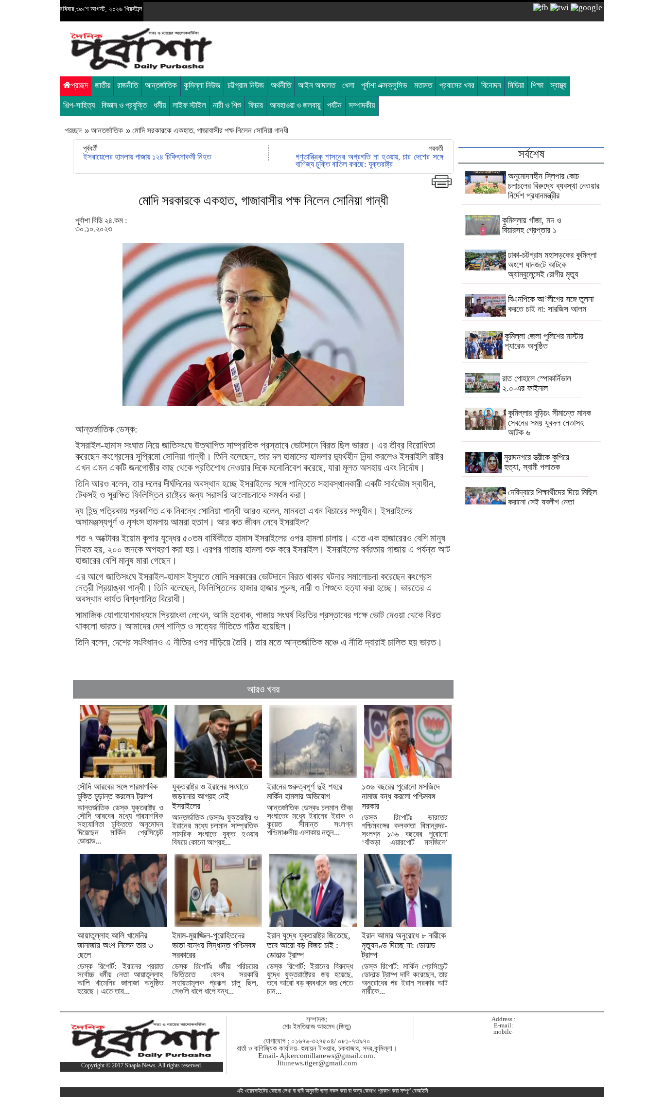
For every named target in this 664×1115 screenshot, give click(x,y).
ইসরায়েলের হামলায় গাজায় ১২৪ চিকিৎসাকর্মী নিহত (147, 157)
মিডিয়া (516, 85)
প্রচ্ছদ (79, 85)
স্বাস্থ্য (558, 85)
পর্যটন (334, 105)
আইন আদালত (316, 85)
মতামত (423, 85)
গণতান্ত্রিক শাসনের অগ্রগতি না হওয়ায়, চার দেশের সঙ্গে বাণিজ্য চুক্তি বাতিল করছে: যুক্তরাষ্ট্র (369, 160)
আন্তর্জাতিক (161, 85)
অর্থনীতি (281, 85)
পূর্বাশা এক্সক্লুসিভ (384, 85)
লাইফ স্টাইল (189, 105)
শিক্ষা (537, 85)
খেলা (348, 85)
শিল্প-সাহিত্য (79, 105)
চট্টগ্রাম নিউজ (245, 85)
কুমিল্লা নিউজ (202, 85)
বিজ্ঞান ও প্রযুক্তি (124, 105)
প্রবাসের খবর (456, 85)
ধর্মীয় (160, 105)
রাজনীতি (127, 85)
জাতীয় (102, 85)
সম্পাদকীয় (362, 105)
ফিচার (255, 105)
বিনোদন (491, 85)
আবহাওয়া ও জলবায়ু (295, 105)
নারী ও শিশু (227, 105)
